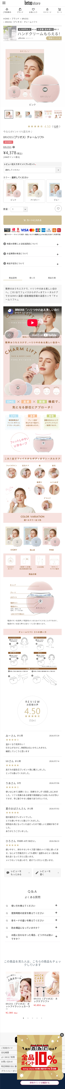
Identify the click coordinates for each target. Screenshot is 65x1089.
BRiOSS (25, 19)
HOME (6, 19)
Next (59, 992)
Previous (6, 993)
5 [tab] (41, 1018)
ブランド (20, 12)
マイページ (47, 12)
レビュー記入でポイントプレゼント (20, 164)
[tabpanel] (18, 993)
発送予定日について (15, 263)
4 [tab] (37, 1018)
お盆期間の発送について (17, 253)
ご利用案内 (7, 12)
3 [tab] (32, 1018)
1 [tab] (23, 1018)
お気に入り (33, 12)
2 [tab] (27, 1018)
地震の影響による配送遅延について (22, 244)
